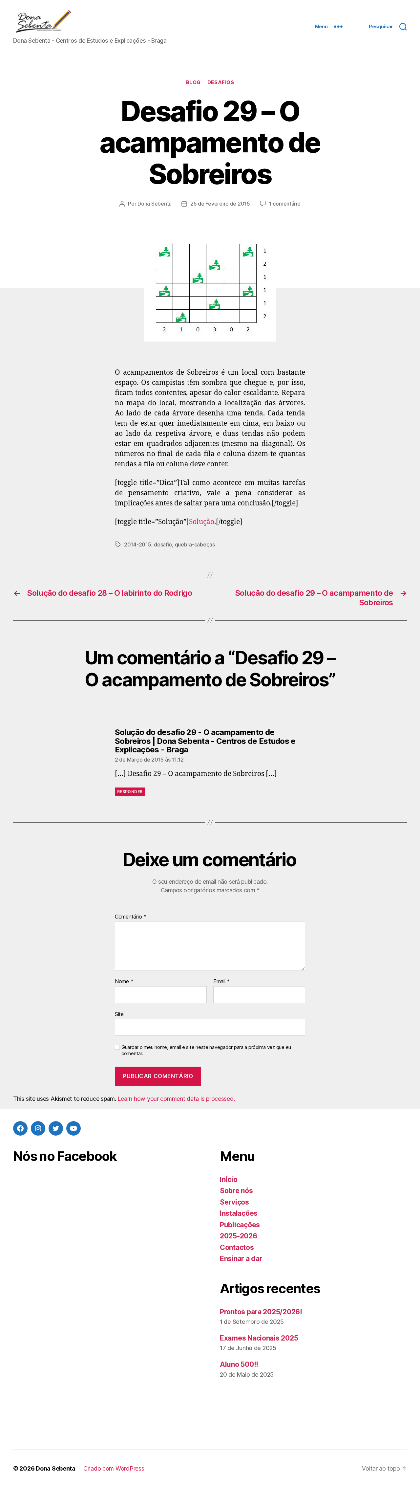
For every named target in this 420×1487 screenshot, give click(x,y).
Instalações (239, 1213)
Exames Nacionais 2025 (259, 1338)
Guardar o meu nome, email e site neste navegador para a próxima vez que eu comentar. (206, 1050)
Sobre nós (236, 1191)
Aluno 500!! (239, 1364)
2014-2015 (137, 544)
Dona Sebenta (154, 203)
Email (221, 982)
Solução (201, 522)
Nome (124, 982)
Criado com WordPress (113, 1468)
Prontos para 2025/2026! (261, 1312)
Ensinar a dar (241, 1258)
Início (228, 1179)
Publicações (240, 1225)
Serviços (234, 1202)
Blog (193, 82)
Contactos (237, 1247)
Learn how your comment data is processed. (176, 1098)
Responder (129, 791)
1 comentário (285, 203)
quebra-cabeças (195, 544)
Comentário (130, 917)
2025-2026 (238, 1236)
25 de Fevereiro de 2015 (220, 203)
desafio (163, 544)
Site (119, 1014)
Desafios (220, 82)
